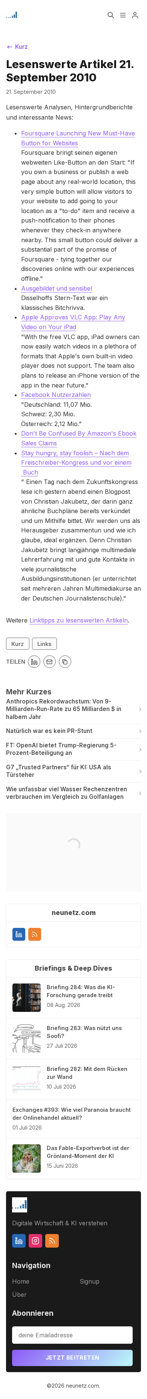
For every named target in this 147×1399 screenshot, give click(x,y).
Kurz (17, 644)
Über (19, 1294)
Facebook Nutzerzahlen (56, 394)
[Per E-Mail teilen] (49, 661)
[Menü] (123, 15)
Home (20, 1281)
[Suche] (111, 15)
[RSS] (34, 934)
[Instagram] (35, 1241)
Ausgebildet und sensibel (56, 288)
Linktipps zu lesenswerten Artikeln (78, 620)
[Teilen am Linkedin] (34, 661)
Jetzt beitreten (73, 1357)
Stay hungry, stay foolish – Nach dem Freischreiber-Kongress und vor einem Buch (76, 462)
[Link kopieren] (65, 661)
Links (44, 644)
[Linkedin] (18, 934)
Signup (90, 1281)
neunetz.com (82, 1385)
